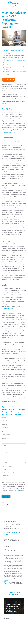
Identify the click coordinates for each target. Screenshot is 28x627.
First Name (4, 417)
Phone (3, 438)
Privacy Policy (16, 490)
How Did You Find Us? (7, 466)
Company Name (5, 452)
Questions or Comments (7, 472)
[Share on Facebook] (3, 505)
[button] (14, 6)
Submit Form (6, 496)
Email (3, 431)
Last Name (4, 424)
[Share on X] (5, 505)
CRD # (3, 445)
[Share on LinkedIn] (7, 505)
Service (3, 459)
